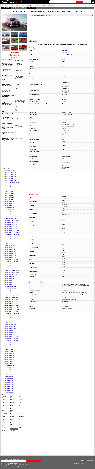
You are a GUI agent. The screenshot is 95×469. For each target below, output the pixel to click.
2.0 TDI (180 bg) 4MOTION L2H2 (11, 261)
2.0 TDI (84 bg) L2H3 (9, 374)
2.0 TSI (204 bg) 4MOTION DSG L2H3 (12, 182)
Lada (19, 411)
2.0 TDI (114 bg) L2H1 (9, 347)
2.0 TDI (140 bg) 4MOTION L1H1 (11, 342)
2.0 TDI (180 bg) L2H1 (9, 243)
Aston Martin (4, 396)
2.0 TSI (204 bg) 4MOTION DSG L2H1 (12, 186)
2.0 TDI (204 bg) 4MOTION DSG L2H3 (12, 230)
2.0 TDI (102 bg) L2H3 (9, 353)
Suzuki (3, 427)
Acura (3, 394)
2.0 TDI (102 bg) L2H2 (9, 357)
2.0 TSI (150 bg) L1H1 (9, 199)
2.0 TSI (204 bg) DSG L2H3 (10, 172)
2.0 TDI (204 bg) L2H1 (9, 205)
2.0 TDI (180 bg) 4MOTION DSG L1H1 (12, 274)
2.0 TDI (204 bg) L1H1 (9, 209)
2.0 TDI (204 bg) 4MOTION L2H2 (11, 222)
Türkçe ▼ (89, 7)
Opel (19, 419)
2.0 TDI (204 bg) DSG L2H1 (10, 214)
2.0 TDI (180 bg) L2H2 (9, 241)
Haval (11, 407)
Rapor (33, 461)
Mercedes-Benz (21, 416)
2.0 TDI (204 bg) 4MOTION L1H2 (11, 226)
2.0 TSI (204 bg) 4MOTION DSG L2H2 (12, 184)
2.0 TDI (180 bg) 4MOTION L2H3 (11, 259)
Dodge (20, 402)
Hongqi (3, 408)
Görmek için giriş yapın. (68, 164)
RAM (3, 422)
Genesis (11, 405)
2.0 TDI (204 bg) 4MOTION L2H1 (11, 224)
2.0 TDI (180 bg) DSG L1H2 (10, 255)
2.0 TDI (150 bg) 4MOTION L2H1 (11, 299)
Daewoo (3, 402)
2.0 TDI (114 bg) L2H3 (9, 344)
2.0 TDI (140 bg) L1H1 (9, 322)
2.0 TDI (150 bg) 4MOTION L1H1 (11, 303)
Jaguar (11, 410)
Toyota (20, 427)
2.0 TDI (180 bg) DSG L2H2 (10, 251)
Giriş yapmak (15, 7)
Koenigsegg (12, 411)
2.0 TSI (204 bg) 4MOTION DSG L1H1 (12, 189)
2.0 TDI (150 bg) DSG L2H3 (10, 286)
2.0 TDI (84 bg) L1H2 (9, 386)
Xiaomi (3, 430)
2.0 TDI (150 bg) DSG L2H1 (10, 290)
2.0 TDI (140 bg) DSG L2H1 (10, 328)
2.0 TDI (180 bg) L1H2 (9, 245)
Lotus (11, 414)
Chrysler (20, 399)
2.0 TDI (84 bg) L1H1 (9, 390)
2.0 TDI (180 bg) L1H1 (9, 247)
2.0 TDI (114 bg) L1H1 (9, 351)
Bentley (20, 396)
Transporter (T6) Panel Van (31, 5)
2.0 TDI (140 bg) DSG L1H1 (10, 332)
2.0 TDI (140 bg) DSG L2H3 (10, 324)
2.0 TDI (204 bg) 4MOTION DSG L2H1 (12, 234)
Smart (11, 425)
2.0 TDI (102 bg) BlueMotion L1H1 (11, 372)
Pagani (3, 421)
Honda (20, 407)
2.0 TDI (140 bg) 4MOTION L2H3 (11, 334)
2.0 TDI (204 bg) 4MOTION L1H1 (11, 228)
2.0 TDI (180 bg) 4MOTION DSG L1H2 (12, 272)
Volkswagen (16, 5)
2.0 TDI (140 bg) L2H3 (9, 315)
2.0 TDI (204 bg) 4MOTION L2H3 (11, 220)
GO (80, 1)
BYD (19, 397)
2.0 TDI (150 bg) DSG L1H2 (10, 292)
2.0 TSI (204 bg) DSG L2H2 (10, 174)
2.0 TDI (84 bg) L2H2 (9, 378)
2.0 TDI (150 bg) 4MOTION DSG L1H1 (12, 313)
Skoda (3, 425)
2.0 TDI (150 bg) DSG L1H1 (10, 293)
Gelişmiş (87, 1)
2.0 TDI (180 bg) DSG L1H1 (10, 257)
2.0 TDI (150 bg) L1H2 (9, 282)
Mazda (3, 416)
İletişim (82, 460)
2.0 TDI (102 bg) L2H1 (9, 361)
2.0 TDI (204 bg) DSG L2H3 (10, 211)
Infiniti (3, 410)
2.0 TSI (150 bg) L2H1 (9, 195)
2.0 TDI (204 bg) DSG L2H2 (10, 213)
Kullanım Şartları (90, 461)
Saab (11, 424)
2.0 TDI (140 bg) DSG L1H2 (10, 330)
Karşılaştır (34, 41)
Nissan (11, 419)
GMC (20, 405)
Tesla (11, 427)
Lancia (11, 413)
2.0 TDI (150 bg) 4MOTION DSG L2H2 (12, 307)
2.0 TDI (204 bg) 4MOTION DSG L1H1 (12, 238)
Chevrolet (12, 399)
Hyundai (20, 408)
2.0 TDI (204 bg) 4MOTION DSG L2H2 (12, 232)
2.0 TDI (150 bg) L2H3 (9, 276)
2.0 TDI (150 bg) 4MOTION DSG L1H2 (12, 311)
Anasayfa (4, 5)
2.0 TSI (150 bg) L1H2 (9, 197)
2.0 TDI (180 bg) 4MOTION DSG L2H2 (12, 268)
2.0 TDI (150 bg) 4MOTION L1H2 (11, 301)
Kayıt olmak (23, 7)
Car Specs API (31, 7)
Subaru (20, 425)
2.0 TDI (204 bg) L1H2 (9, 207)
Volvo (20, 428)
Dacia (20, 400)
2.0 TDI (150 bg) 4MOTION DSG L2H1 (12, 309)
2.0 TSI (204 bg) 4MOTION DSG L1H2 (12, 188)
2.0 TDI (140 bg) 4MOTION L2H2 (11, 336)
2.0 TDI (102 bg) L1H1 (9, 369)
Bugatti (11, 397)
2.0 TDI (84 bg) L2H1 (9, 382)
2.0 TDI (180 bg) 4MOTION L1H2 (11, 265)
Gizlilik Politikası (90, 460)
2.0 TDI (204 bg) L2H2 (9, 203)
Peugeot (11, 421)
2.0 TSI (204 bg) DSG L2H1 (10, 176)
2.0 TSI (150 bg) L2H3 (9, 191)
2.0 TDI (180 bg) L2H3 (9, 240)
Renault (11, 422)
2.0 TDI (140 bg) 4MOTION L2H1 (11, 338)
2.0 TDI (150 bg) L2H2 (9, 278)
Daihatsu (12, 402)
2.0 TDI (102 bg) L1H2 (9, 365)
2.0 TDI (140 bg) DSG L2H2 (10, 326)
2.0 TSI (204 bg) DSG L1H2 (10, 178)
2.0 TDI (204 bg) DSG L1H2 (10, 216)
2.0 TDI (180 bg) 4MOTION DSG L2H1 (12, 270)
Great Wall (4, 407)
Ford (3, 405)
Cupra (11, 400)
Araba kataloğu (10, 5)
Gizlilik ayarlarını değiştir (79, 463)
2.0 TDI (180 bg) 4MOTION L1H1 (11, 267)
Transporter (22, 5)
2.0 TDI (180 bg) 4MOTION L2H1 (11, 263)
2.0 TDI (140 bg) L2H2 (9, 317)
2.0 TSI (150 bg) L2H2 (9, 193)
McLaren (12, 416)
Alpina (20, 394)
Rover (3, 424)
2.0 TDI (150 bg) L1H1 (9, 284)
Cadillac (3, 399)
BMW (3, 397)
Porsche (20, 421)
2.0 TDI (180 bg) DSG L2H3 (10, 249)
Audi (11, 396)
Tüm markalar (12, 430)
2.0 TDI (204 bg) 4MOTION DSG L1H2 (12, 236)
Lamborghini (4, 413)
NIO (3, 419)
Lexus (3, 414)
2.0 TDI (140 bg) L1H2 (9, 320)
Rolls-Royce (21, 422)
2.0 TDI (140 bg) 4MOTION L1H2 (11, 340)
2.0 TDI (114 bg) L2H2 (9, 346)
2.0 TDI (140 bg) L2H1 (9, 319)
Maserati (20, 414)
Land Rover (21, 413)
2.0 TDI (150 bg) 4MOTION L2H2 (11, 297)
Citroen (3, 400)
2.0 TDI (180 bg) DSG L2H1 (10, 253)
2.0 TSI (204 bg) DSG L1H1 (10, 180)
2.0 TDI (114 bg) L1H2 (9, 349)
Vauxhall (3, 428)
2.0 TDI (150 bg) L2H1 (9, 280)
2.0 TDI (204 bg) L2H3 (9, 201)
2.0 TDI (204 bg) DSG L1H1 (10, 218)
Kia (2, 411)
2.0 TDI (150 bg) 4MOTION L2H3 (11, 295)
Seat (19, 424)
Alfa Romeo (12, 394)
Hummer (12, 408)
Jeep (19, 410)
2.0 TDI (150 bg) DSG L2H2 (10, 288)
